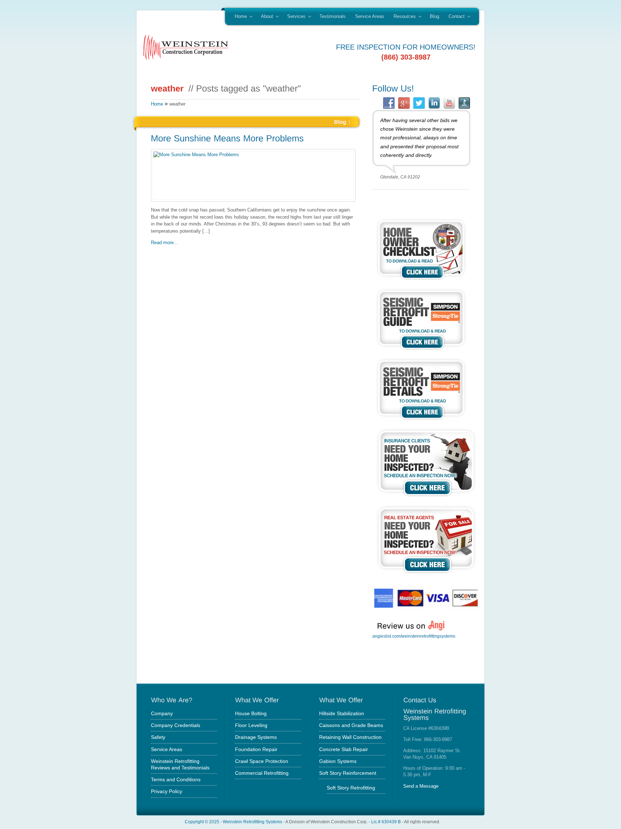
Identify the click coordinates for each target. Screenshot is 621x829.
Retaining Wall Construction (350, 737)
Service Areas (369, 16)
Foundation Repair (256, 749)
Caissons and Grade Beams (351, 725)
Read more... (164, 242)
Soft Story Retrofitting (351, 788)
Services (293, 17)
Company (162, 713)
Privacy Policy (166, 791)
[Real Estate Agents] (426, 575)
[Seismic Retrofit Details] (421, 421)
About (264, 17)
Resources (402, 17)
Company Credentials (175, 725)
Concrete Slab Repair (343, 749)
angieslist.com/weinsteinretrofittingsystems (413, 636)
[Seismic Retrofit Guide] (421, 351)
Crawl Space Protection (261, 761)
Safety (158, 737)
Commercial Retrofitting (262, 773)
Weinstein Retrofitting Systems (252, 821)
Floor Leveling (251, 725)
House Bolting (251, 713)
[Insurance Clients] (426, 498)
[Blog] (340, 121)
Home (238, 17)
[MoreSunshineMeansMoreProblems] (253, 139)
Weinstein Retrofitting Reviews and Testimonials (180, 764)
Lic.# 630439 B (386, 821)
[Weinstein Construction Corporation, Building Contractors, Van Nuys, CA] (408, 662)
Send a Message (420, 786)
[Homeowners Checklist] (421, 281)
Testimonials (332, 16)
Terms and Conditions (176, 779)
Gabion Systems (337, 761)
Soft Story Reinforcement (347, 773)
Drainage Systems (256, 737)
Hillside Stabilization (341, 713)
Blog (434, 16)
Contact (454, 17)
